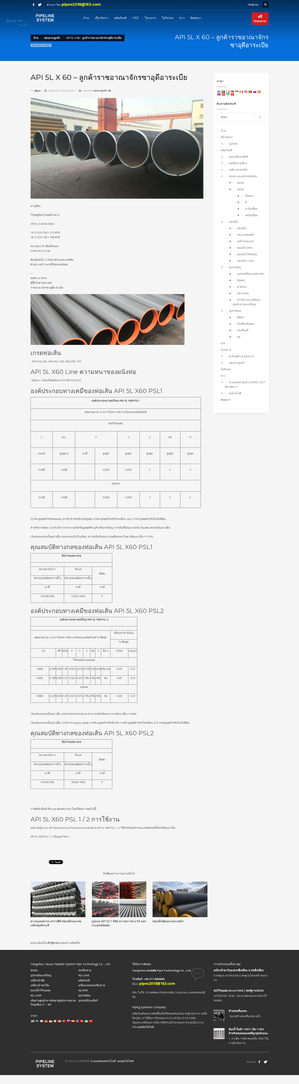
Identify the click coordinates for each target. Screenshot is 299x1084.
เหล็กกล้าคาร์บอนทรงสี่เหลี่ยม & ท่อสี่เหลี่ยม (239, 970)
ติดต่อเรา (226, 400)
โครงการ (226, 350)
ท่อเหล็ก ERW (244, 248)
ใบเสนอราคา (260, 18)
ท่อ (109, 90)
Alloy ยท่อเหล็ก (245, 235)
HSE (223, 343)
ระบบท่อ (151, 970)
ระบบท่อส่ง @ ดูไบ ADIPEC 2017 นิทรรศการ (245, 384)
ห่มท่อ (240, 183)
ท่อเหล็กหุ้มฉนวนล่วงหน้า (168, 921)
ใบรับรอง (226, 369)
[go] (260, 117)
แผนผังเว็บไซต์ (145, 1027)
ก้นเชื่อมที (242, 330)
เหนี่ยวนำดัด (38, 980)
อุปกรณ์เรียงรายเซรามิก (250, 274)
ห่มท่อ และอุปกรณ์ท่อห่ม (243, 176)
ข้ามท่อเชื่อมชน (238, 1011)
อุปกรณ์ (233, 144)
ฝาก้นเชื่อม (251, 209)
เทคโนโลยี (235, 393)
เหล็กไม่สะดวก (245, 241)
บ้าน (223, 131)
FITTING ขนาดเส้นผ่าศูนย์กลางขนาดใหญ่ (247, 302)
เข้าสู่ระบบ (53, 943)
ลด (238, 337)
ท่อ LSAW (83, 975)
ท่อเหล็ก (233, 222)
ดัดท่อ (240, 317)
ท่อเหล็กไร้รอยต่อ (247, 254)
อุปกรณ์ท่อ (235, 267)
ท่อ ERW (83, 990)
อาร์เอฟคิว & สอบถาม (241, 356)
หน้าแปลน (243, 293)
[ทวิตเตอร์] (40, 5)
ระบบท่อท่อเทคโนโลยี (103, 1061)
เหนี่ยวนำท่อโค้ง (238, 170)
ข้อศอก (249, 196)
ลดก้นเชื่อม (251, 215)
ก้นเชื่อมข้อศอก (246, 324)
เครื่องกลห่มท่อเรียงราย (91, 985)
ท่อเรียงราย (84, 970)
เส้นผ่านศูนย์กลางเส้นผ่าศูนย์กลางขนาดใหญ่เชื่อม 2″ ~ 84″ (53, 1003)
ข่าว (223, 376)
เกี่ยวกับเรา (227, 137)
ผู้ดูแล (38, 90)
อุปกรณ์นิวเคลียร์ (238, 157)
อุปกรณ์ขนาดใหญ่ (41, 975)
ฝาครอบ (242, 287)
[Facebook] (34, 5)
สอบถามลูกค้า (100, 90)
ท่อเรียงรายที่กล (238, 163)
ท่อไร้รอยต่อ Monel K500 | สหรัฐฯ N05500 (238, 990)
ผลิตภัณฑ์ (226, 150)
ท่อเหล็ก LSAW (245, 261)
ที (246, 202)
